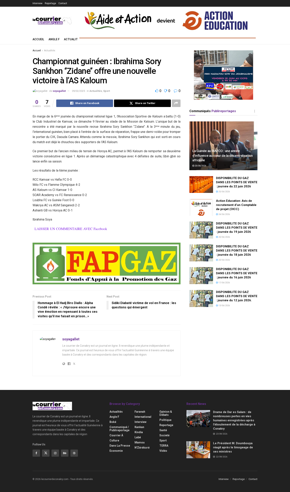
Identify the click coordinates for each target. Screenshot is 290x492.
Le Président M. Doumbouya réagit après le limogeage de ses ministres (233, 447)
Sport (106, 90)
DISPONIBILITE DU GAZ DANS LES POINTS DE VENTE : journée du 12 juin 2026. (236, 296)
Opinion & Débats (165, 413)
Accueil (38, 39)
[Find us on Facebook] (36, 453)
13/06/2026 (224, 305)
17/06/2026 (224, 282)
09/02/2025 (78, 90)
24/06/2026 (224, 214)
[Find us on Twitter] (46, 453)
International (143, 416)
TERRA (163, 445)
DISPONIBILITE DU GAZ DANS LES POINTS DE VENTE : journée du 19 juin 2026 (236, 228)
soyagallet (59, 90)
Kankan (139, 427)
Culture (114, 440)
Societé (164, 435)
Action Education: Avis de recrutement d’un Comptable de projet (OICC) (236, 205)
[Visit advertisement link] (107, 263)
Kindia (139, 432)
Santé (163, 430)
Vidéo (163, 450)
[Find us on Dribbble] (74, 453)
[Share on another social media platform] (176, 103)
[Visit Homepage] (52, 20)
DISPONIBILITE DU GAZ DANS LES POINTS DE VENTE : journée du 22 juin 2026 (236, 182)
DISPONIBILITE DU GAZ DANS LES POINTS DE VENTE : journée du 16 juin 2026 (236, 273)
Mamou (140, 442)
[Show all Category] (254, 111)
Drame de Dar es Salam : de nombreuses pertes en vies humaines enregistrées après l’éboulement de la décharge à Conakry (234, 420)
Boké (112, 421)
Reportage (50, 3)
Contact (62, 3)
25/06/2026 (200, 165)
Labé (138, 437)
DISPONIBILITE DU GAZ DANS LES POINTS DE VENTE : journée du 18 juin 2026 (236, 250)
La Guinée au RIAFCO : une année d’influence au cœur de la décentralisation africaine (222, 155)
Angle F (54, 39)
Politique (165, 420)
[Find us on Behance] (64, 453)
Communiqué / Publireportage (119, 428)
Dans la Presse (119, 445)
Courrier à (116, 435)
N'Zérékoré (142, 447)
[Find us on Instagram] (55, 453)
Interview (37, 3)
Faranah (140, 411)
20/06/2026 (224, 237)
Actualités (72, 39)
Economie (116, 450)
